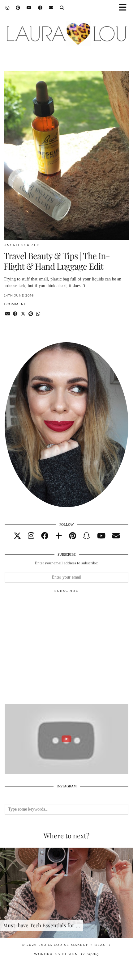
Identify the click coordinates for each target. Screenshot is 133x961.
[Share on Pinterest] (31, 314)
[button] (124, 8)
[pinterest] (72, 536)
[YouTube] (29, 8)
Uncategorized (22, 245)
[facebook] (45, 536)
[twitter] (17, 536)
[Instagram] (8, 8)
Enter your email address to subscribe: (66, 563)
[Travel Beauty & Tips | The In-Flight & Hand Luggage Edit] (66, 155)
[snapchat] (86, 536)
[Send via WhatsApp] (38, 314)
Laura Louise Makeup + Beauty (74, 945)
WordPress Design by (66, 954)
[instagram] (31, 536)
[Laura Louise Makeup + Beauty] (66, 30)
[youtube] (101, 536)
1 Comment (15, 304)
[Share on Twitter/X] (23, 314)
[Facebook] (40, 8)
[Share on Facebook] (15, 314)
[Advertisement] (66, 651)
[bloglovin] (58, 536)
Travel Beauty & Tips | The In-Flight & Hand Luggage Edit (57, 261)
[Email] (51, 8)
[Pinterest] (18, 8)
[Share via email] (7, 314)
